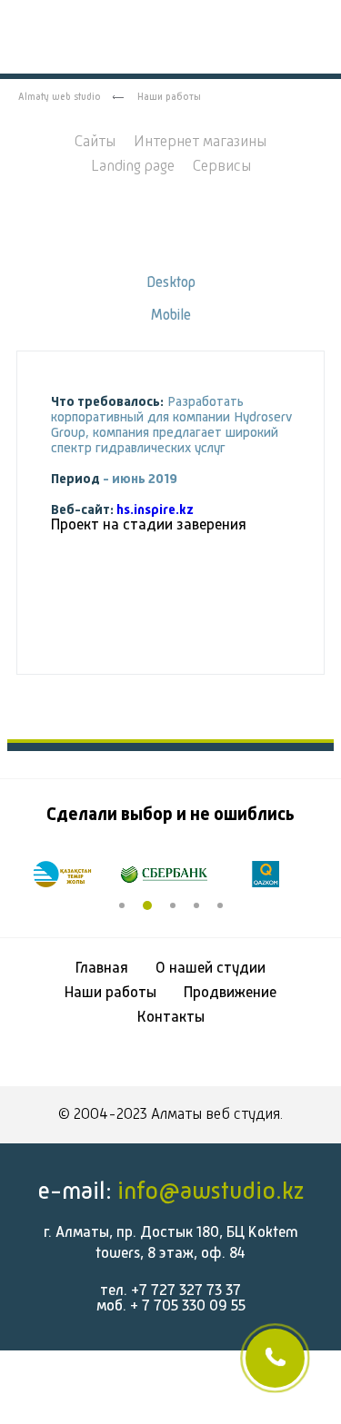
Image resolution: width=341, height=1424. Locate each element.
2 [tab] (147, 905)
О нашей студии (210, 968)
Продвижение (230, 993)
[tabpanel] (69, 873)
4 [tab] (196, 905)
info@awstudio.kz (211, 1192)
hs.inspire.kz (155, 511)
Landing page (133, 166)
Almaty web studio (59, 98)
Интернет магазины (200, 142)
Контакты (171, 1017)
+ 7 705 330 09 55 (188, 1306)
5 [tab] (220, 905)
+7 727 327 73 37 (186, 1291)
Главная (101, 968)
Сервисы (222, 166)
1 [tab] (122, 905)
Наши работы (110, 993)
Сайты (95, 142)
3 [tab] (173, 905)
